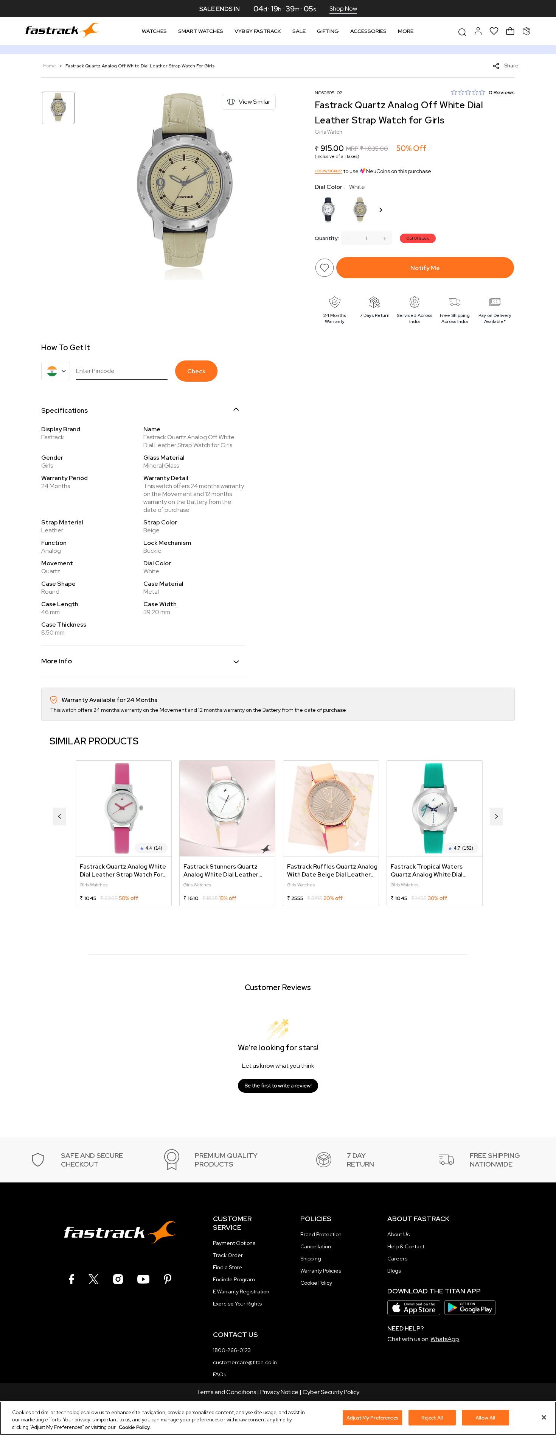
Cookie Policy (316, 1282)
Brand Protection (321, 1234)
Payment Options (234, 1243)
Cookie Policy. (135, 1427)
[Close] (544, 1417)
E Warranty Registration (241, 1291)
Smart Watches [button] (200, 31)
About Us (398, 1234)
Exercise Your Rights (237, 1303)
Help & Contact (405, 1246)
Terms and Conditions (226, 1392)
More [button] (405, 31)
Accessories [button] (368, 31)
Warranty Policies (320, 1270)
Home (50, 66)
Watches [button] (154, 31)
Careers (397, 1258)
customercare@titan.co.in (245, 1362)
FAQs (219, 1374)
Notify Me (425, 268)
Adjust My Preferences (372, 1417)
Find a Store (227, 1267)
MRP (352, 149)
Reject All (432, 1417)
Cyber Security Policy (331, 1392)
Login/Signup (328, 170)
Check (196, 371)
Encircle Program (234, 1279)
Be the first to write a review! (278, 1085)
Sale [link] (299, 31)
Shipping (310, 1258)
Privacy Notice (279, 1392)
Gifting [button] (328, 31)
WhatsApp (444, 1339)
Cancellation (315, 1246)
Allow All (485, 1417)
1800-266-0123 (232, 1350)
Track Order (228, 1255)
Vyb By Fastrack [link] (258, 31)
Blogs (394, 1270)
